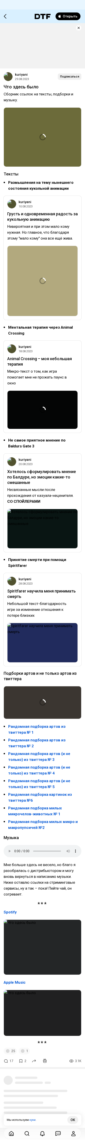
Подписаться (69, 76)
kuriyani (21, 75)
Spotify (10, 912)
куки (32, 1120)
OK (72, 1120)
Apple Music (15, 982)
